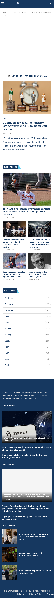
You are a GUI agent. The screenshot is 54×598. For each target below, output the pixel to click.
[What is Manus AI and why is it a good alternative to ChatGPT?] (27, 427)
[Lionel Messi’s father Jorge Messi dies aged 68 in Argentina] (39, 261)
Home (5, 12)
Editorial (21, 594)
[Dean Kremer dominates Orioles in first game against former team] (14, 261)
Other (28, 322)
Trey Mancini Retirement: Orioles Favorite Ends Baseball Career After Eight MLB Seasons (26, 211)
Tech (28, 347)
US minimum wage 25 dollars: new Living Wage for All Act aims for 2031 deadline (25, 126)
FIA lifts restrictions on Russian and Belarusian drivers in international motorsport (39, 243)
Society (28, 334)
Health (28, 316)
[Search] (51, 4)
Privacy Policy (35, 594)
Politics (28, 328)
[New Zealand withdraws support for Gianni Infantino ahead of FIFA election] (14, 229)
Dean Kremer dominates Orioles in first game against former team (14, 274)
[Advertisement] (27, 45)
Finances (28, 310)
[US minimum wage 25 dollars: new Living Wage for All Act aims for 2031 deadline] (27, 97)
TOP (28, 353)
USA (28, 359)
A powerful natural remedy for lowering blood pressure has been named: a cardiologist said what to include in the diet (26, 508)
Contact (50, 594)
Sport (28, 341)
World (28, 365)
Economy (28, 304)
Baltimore (28, 298)
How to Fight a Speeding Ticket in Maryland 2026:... (35, 572)
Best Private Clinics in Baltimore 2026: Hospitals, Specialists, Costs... (34, 537)
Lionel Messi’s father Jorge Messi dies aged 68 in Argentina (38, 274)
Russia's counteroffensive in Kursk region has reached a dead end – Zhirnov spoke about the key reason (26, 496)
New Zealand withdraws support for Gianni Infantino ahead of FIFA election (13, 243)
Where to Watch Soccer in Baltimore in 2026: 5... (31, 554)
